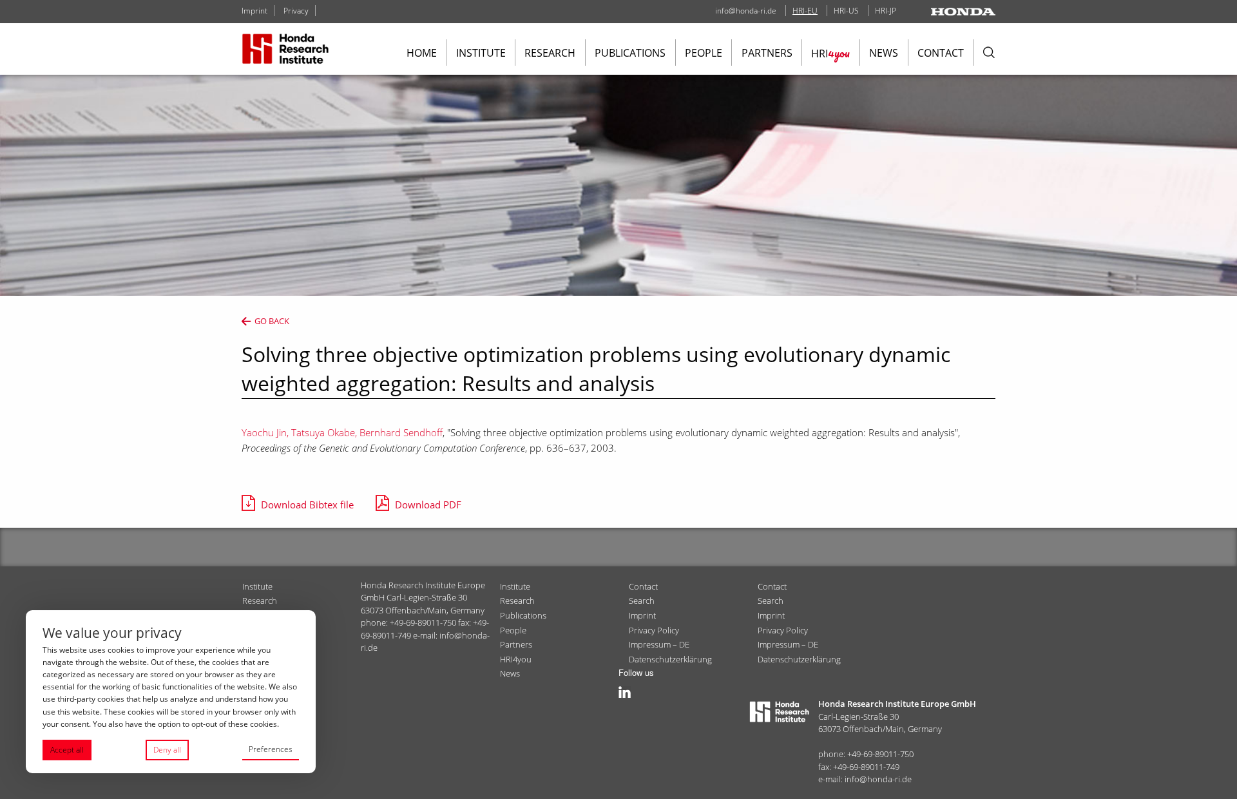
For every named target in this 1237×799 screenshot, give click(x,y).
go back (271, 321)
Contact (940, 53)
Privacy (296, 10)
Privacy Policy (654, 630)
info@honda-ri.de (745, 10)
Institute (481, 53)
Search (642, 600)
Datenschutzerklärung (670, 659)
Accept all (67, 749)
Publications (630, 53)
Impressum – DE (659, 644)
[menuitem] (421, 52)
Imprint (254, 10)
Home (422, 53)
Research (549, 53)
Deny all (167, 749)
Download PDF (428, 504)
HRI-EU (805, 10)
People (703, 53)
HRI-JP (885, 10)
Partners (767, 53)
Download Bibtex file (307, 504)
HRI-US (846, 10)
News (883, 53)
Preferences (270, 749)
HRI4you (516, 659)
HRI (830, 53)
